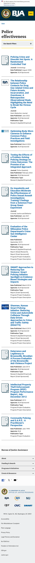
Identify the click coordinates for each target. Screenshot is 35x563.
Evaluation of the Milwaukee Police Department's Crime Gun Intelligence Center (20, 231)
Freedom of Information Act (9, 546)
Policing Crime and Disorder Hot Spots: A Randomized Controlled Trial (21, 61)
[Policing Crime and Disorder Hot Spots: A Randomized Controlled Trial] (5, 64)
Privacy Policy (5, 532)
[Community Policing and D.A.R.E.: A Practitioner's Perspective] (5, 426)
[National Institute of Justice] (28, 499)
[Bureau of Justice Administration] (7, 499)
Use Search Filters (9, 44)
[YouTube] (16, 481)
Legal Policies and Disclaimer (10, 537)
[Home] (18, 13)
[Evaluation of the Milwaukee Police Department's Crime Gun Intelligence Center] (5, 234)
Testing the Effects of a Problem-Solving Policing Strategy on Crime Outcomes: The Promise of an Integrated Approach (21, 160)
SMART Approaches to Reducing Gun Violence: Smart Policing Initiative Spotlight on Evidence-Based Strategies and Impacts (21, 274)
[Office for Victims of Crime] (17, 507)
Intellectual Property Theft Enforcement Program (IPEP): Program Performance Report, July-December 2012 (21, 390)
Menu (30, 13)
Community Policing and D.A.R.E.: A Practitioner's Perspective (20, 422)
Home (3, 23)
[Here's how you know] (17, 3)
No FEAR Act (5, 541)
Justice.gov (4, 555)
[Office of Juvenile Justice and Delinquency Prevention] (6, 507)
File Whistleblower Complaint (10, 523)
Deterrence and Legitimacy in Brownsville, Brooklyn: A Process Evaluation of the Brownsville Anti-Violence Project (21, 357)
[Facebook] (3, 481)
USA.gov (3, 550)
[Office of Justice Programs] (6, 13)
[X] (9, 481)
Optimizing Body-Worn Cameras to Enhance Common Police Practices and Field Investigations (21, 136)
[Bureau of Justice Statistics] (17, 500)
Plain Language (6, 528)
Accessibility (5, 519)
